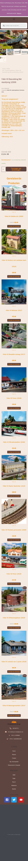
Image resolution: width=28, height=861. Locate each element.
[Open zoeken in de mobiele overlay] (14, 26)
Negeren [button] (19, 13)
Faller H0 (9, 90)
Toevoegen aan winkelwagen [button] (14, 226)
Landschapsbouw (10, 70)
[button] (14, 19)
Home (4, 68)
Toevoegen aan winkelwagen (16, 169)
